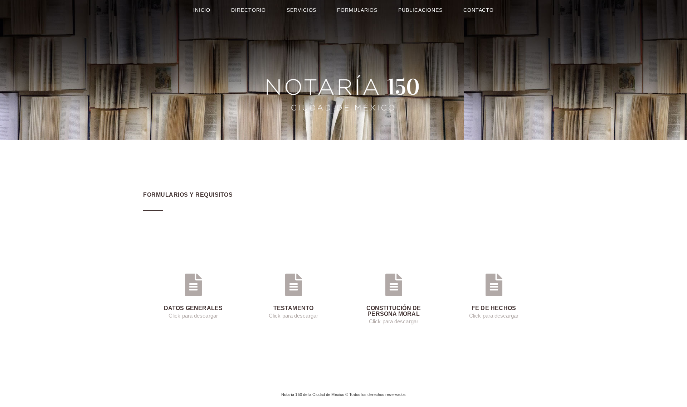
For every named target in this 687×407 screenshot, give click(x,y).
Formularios (357, 10)
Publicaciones (420, 10)
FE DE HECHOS (494, 308)
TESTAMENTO (293, 308)
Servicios (301, 10)
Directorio (248, 10)
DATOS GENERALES (193, 308)
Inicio (201, 10)
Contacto (478, 10)
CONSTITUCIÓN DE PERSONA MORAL (393, 311)
